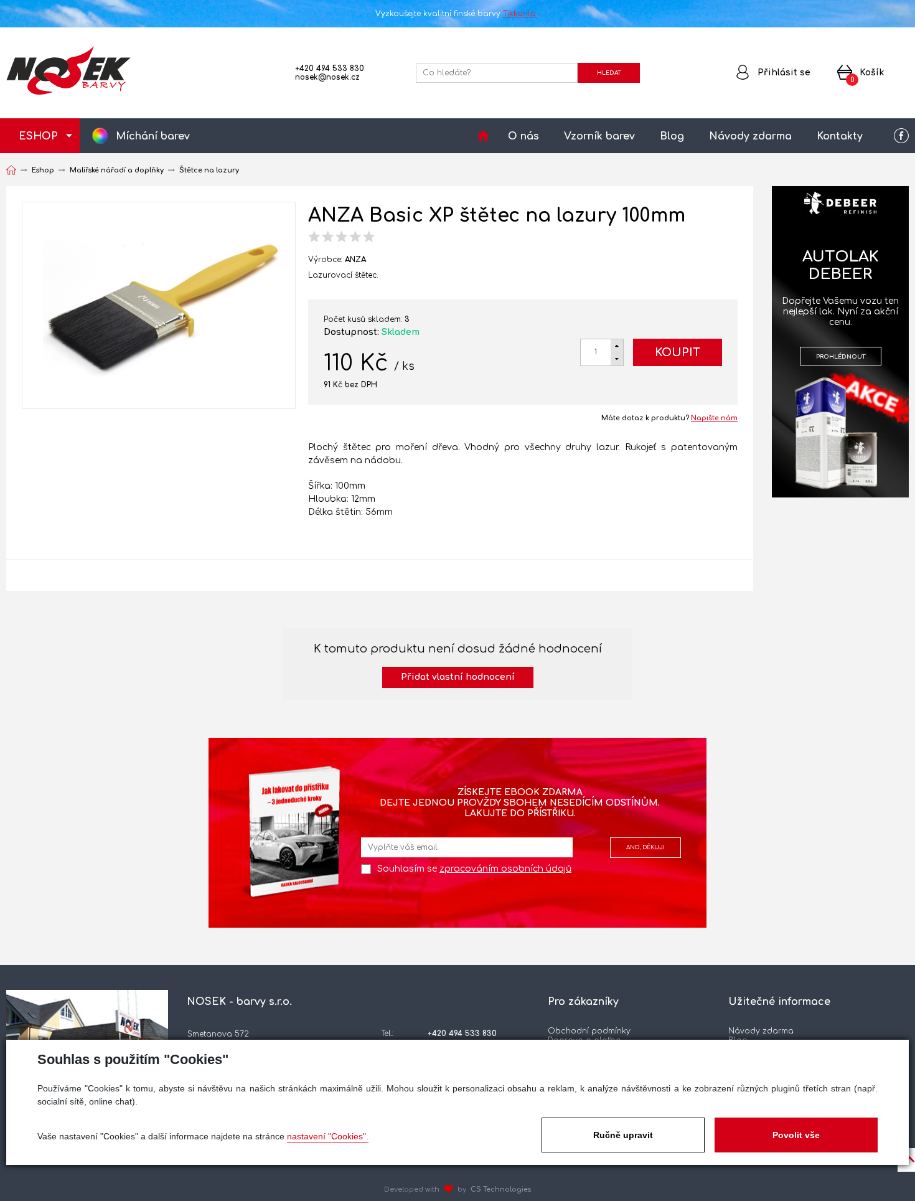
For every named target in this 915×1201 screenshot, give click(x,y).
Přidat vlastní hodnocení (458, 677)
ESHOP (38, 136)
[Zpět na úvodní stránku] (68, 70)
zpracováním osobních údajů (505, 869)
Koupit (677, 352)
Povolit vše (796, 1135)
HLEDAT (609, 73)
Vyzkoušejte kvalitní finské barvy (456, 13)
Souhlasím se (474, 869)
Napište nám (714, 418)
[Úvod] (483, 136)
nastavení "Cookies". (327, 1136)
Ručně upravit (623, 1135)
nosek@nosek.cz (327, 77)
